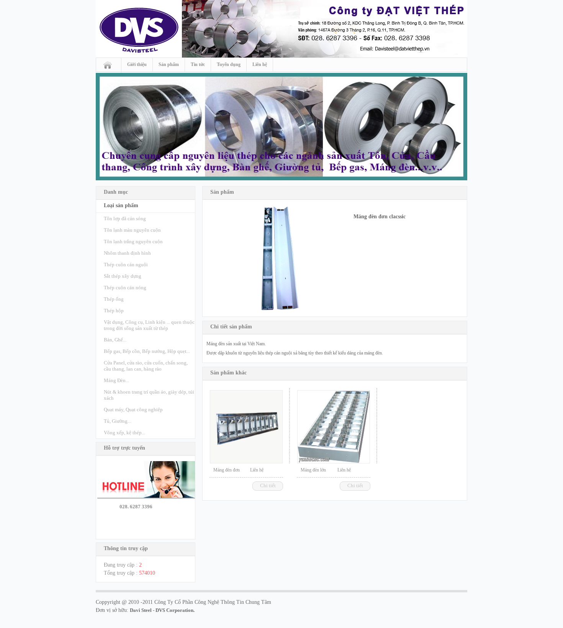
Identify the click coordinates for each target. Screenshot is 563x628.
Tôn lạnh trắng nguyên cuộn (133, 241)
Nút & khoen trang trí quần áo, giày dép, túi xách (149, 395)
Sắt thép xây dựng (122, 276)
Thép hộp (114, 310)
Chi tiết (268, 485)
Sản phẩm (169, 64)
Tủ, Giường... (117, 421)
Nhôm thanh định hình (127, 253)
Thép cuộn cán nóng (125, 287)
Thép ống (114, 299)
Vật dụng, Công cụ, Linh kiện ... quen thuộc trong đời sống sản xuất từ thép (149, 325)
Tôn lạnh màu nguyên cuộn (132, 230)
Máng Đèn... (116, 380)
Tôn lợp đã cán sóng (125, 218)
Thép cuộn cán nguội (126, 264)
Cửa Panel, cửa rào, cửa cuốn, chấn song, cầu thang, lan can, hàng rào (146, 366)
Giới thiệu (137, 64)
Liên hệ (259, 64)
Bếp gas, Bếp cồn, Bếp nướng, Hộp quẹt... (147, 351)
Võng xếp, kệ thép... (124, 432)
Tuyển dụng (229, 64)
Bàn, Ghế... (115, 340)
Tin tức (198, 64)
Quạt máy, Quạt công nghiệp (133, 409)
